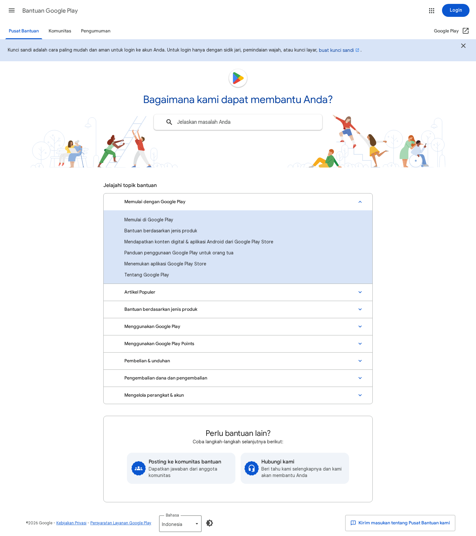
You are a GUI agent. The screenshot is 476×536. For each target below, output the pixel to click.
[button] (11, 10)
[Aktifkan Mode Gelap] (209, 523)
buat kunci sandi (336, 50)
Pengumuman (95, 31)
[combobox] (238, 122)
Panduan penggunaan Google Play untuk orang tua (178, 253)
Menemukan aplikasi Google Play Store (165, 264)
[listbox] (180, 523)
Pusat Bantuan (24, 31)
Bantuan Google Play (50, 10)
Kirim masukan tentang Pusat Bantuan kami (403, 523)
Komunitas (60, 31)
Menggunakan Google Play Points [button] (159, 343)
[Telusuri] (169, 122)
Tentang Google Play (146, 275)
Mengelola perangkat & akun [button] (154, 395)
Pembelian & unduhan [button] (147, 361)
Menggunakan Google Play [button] (152, 326)
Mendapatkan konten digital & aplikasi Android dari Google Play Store (198, 242)
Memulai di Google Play (148, 220)
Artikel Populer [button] (139, 292)
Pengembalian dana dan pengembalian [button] (165, 378)
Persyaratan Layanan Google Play (120, 522)
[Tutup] (463, 46)
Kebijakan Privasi (71, 522)
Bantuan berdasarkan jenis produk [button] (160, 309)
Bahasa (172, 515)
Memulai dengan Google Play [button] (155, 201)
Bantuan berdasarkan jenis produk (160, 231)
